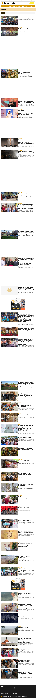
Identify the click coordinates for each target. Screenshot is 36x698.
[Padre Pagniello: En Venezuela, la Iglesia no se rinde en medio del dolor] (9, 154)
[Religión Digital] (8, 3)
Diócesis (30, 6)
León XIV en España (7, 6)
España (13, 6)
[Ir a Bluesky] (12, 688)
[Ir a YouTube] (10, 688)
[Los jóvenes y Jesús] (9, 31)
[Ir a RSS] (18, 688)
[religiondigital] (4, 696)
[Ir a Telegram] (16, 688)
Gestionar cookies (24, 696)
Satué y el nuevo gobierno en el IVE (13, 0)
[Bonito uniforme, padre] (9, 20)
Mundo (26, 6)
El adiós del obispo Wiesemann (23, 0)
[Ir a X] (4, 688)
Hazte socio (15, 693)
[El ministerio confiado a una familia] (9, 417)
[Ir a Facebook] (2, 688)
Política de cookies (4, 693)
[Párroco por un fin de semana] (9, 196)
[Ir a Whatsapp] (14, 688)
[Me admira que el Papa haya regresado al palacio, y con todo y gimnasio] (9, 406)
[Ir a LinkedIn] (8, 688)
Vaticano (18, 6)
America (22, 6)
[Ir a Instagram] (6, 688)
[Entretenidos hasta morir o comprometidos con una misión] (9, 73)
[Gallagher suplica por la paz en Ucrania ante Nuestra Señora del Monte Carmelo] (9, 331)
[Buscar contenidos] (28, 3)
